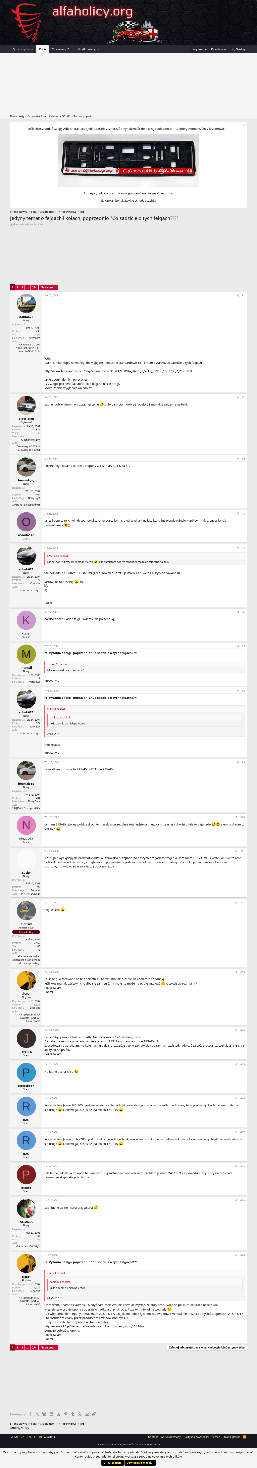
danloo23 (18, 224)
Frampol (35, 890)
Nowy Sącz (34, 498)
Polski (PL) (48, 1437)
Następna (47, 287)
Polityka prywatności (196, 1437)
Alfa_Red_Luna (22, 1437)
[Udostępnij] (237, 295)
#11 (242, 851)
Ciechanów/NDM (30, 439)
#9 (243, 762)
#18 (242, 1166)
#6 (243, 612)
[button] (72, 49)
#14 (242, 1030)
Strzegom (34, 338)
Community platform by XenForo (128, 1444)
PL (39, 949)
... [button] (27, 287)
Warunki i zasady (171, 1437)
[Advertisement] (128, 83)
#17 (242, 1132)
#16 (242, 1098)
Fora (42, 49)
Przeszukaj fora (37, 116)
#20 (242, 1255)
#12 (242, 902)
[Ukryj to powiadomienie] (243, 126)
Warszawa (34, 681)
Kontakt (153, 1437)
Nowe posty (17, 116)
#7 (243, 646)
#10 (242, 817)
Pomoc (215, 1437)
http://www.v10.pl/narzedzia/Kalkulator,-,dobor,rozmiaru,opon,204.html (94, 1326)
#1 (243, 295)
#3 (243, 459)
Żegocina (35, 1007)
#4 (243, 513)
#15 (242, 1064)
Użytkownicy (87, 49)
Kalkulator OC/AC (59, 116)
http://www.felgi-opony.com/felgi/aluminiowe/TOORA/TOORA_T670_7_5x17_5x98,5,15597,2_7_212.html (118, 371)
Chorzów (35, 583)
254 (34, 287)
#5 (243, 547)
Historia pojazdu (83, 116)
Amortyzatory (19, 1428)
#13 (242, 972)
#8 (243, 691)
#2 (243, 397)
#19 (242, 1200)
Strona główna (23, 49)
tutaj (169, 193)
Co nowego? (60, 49)
